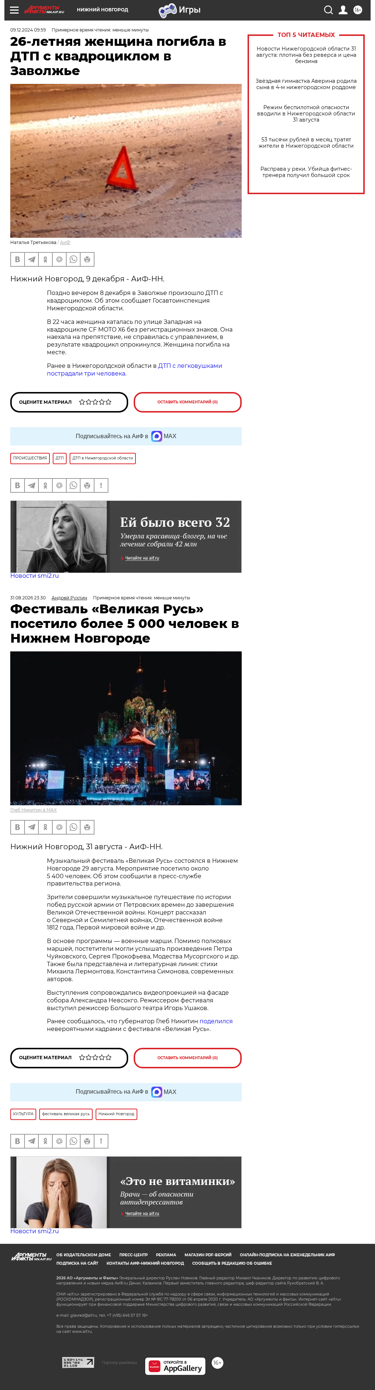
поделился (216, 1021)
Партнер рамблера (119, 1362)
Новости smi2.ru (34, 575)
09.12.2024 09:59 (28, 30)
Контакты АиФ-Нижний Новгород (145, 1263)
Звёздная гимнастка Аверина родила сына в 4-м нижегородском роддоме (306, 84)
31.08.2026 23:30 (28, 597)
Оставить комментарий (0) (187, 402)
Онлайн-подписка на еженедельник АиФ (287, 1255)
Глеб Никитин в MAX (33, 810)
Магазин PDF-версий (208, 1255)
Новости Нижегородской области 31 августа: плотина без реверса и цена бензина (306, 55)
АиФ (65, 242)
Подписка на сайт (77, 1263)
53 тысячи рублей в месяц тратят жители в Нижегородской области (306, 143)
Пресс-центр (133, 1255)
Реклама (166, 1255)
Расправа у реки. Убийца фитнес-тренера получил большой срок (306, 172)
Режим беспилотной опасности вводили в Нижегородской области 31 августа (306, 113)
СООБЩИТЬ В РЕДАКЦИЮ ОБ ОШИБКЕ (232, 1263)
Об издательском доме (83, 1255)
